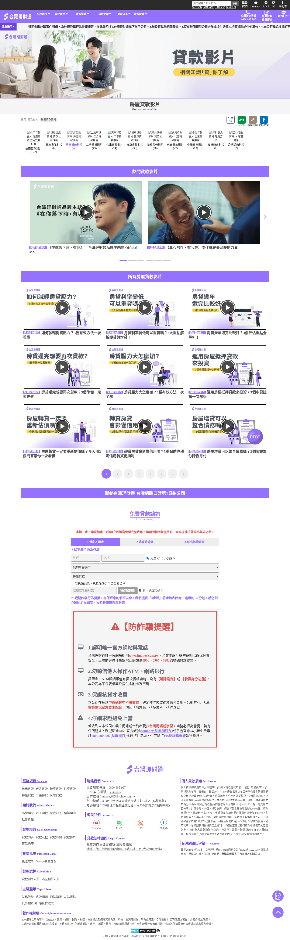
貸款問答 (28, 837)
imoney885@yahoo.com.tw (118, 796)
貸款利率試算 (31, 879)
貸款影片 (33, 119)
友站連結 (70, 896)
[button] (264, 219)
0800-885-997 (117, 787)
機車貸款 (56, 788)
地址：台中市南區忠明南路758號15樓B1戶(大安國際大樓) (124, 849)
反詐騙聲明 (29, 903)
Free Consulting (145, 519)
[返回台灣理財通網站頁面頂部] (278, 913)
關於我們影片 (38, 247)
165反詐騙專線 (175, 736)
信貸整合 (231, 7)
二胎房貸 (220, 7)
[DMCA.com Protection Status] (143, 932)
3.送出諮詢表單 (194, 542)
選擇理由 (70, 813)
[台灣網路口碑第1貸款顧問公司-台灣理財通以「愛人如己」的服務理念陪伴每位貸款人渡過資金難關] (17, 16)
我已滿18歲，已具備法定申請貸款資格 (100, 583)
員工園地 (42, 813)
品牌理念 (28, 813)
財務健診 (28, 896)
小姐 (169, 558)
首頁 (23, 119)
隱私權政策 (46, 903)
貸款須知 (42, 896)
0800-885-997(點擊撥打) (109, 736)
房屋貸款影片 (31, 332)
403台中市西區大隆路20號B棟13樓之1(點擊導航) (134, 801)
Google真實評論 (46, 861)
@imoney (115, 792)
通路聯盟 (56, 896)
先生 (153, 558)
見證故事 (28, 861)
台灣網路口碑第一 (195, 843)
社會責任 (28, 819)
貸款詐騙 (56, 837)
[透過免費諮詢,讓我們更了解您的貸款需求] (278, 896)
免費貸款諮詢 (145, 514)
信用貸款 (197, 7)
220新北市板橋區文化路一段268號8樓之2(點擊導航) (136, 805)
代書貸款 (42, 788)
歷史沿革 (56, 813)
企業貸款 (56, 795)
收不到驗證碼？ (152, 590)
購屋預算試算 (51, 879)
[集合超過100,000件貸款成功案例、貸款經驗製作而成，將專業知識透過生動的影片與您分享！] (145, 63)
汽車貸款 (70, 788)
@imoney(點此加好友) (156, 731)
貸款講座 (28, 843)
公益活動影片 (155, 247)
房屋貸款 (208, 7)
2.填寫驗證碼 (144, 542)
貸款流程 (42, 837)
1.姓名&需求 (95, 542)
